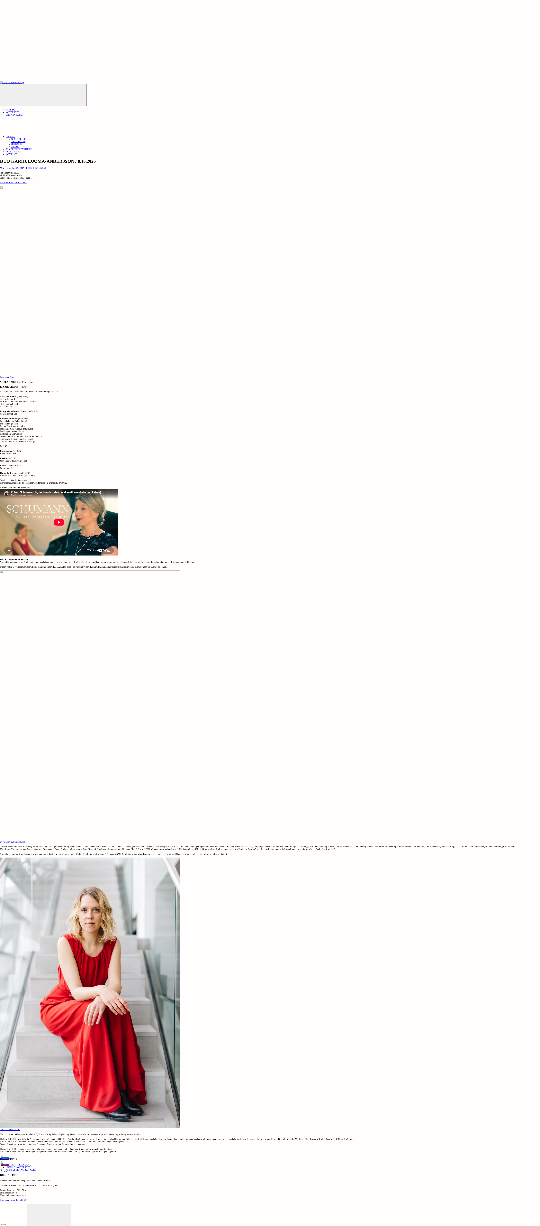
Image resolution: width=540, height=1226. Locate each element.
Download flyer (7, 377)
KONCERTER (12, 112)
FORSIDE (10, 110)
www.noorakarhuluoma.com (12, 842)
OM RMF (10, 136)
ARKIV (15, 146)
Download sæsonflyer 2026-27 (14, 1200)
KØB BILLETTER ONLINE (13, 182)
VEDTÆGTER (18, 141)
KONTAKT (11, 154)
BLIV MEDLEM (13, 151)
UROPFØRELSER (14, 115)
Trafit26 (15, 168)
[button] (135, 74)
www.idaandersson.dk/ (10, 1129)
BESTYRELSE (18, 139)
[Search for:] (13, 1224)
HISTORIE (16, 144)
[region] (270, 40)
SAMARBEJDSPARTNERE (19, 149)
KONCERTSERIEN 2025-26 (33, 168)
